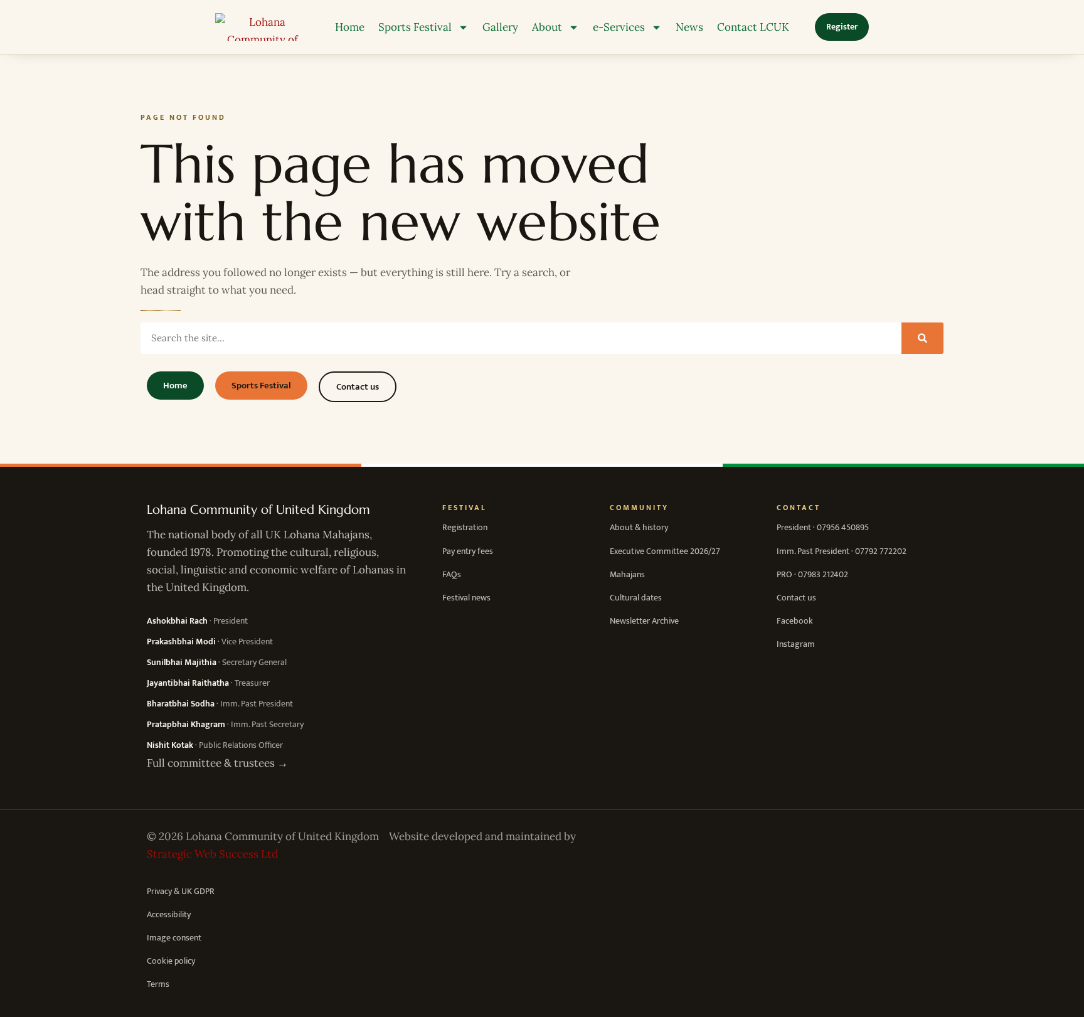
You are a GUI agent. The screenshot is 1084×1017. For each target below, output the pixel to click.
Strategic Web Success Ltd (212, 854)
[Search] (922, 338)
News (689, 27)
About (547, 27)
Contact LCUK (753, 27)
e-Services (619, 27)
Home (349, 27)
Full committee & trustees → (217, 763)
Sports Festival (415, 27)
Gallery (500, 27)
